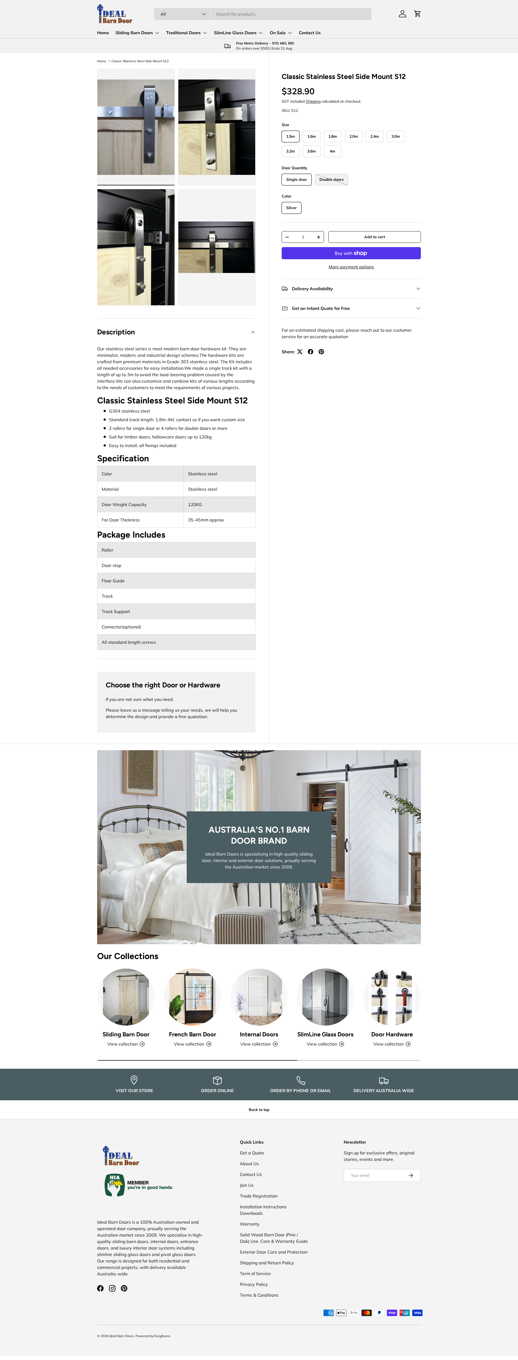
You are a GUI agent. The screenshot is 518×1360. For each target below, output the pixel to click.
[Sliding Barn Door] (126, 997)
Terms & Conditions (259, 1295)
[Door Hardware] (392, 997)
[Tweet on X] (299, 351)
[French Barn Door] (192, 997)
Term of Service (255, 1273)
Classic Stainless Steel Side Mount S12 (140, 61)
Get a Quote (252, 1152)
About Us (249, 1163)
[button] (418, 14)
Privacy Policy (254, 1284)
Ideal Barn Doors (121, 1336)
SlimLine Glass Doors (235, 33)
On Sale (278, 33)
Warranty (250, 1224)
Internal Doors (259, 1034)
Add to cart (374, 236)
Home (103, 33)
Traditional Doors (183, 33)
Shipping (313, 101)
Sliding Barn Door (126, 1034)
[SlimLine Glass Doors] (325, 997)
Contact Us (310, 33)
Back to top (259, 1109)
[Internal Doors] (259, 997)
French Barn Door (192, 1034)
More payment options (351, 266)
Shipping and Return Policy (267, 1262)
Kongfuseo (162, 1336)
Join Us (247, 1185)
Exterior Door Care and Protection (274, 1252)
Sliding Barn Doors (134, 33)
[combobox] (262, 14)
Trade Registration (259, 1196)
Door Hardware (392, 1034)
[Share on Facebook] (310, 351)
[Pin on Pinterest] (321, 351)
